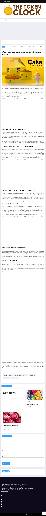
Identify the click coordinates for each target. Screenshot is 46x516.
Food (3, 46)
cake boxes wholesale (17, 46)
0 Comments (11, 48)
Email (2, 456)
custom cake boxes (33, 46)
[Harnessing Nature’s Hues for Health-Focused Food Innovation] (12, 417)
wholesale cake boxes (40, 46)
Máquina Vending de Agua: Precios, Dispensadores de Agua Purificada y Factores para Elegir (18, 487)
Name (2, 450)
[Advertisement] (23, 30)
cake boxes (12, 46)
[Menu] (2, 20)
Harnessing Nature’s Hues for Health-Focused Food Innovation (10, 426)
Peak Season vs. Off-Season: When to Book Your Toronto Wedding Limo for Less (16, 489)
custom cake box (28, 46)
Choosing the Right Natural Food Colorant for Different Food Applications (32, 403)
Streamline (6, 390)
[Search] (5, 20)
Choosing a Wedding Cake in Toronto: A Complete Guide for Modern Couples (9, 393)
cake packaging (23, 46)
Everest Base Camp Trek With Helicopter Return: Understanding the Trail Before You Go (17, 488)
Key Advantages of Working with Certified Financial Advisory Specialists (14, 484)
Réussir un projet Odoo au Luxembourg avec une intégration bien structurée (15, 485)
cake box (8, 46)
